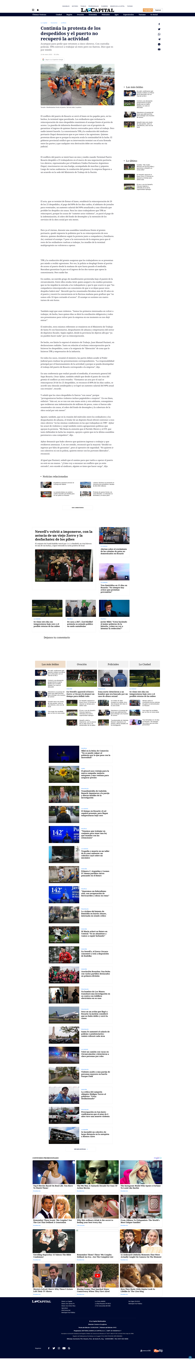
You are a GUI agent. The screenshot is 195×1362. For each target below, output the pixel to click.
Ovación (80, 14)
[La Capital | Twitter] (54, 1348)
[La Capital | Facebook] (49, 1348)
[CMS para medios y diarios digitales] (146, 1351)
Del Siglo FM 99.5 (134, 1301)
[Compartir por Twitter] (159, 29)
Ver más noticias (80, 1149)
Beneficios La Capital (117, 6)
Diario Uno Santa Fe (68, 1303)
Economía (93, 14)
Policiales (106, 14)
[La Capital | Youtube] (64, 1348)
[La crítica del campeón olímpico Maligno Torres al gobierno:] (81, 1095)
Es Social (154, 14)
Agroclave (64, 1308)
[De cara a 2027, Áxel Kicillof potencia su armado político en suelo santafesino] (81, 616)
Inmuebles (65, 6)
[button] (33, 10)
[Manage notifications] (190, 1357)
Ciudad (59, 14)
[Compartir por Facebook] (159, 24)
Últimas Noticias (39, 14)
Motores (75, 6)
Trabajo (83, 6)
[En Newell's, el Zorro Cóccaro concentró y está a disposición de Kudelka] (81, 954)
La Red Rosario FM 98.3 (103, 1303)
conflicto (63, 22)
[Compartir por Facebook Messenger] (159, 44)
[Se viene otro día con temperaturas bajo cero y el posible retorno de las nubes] (47, 616)
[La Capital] (97, 10)
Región (69, 14)
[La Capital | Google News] (69, 1348)
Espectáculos (128, 14)
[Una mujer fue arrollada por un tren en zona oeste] (50, 714)
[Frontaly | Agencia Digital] (157, 1350)
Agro (117, 14)
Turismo (130, 6)
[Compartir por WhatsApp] (159, 34)
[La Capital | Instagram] (59, 1348)
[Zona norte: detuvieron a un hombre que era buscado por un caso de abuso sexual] (113, 685)
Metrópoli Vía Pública (68, 1312)
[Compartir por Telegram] (159, 39)
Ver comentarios (78, 507)
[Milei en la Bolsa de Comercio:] (81, 754)
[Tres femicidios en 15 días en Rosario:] (114, 579)
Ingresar (158, 10)
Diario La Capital (66, 1301)
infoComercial (65, 1310)
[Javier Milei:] (114, 616)
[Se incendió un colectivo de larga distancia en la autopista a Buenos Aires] (81, 1135)
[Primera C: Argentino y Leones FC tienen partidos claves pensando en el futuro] (81, 874)
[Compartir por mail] (159, 49)
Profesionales (93, 6)
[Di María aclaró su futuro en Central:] (81, 934)
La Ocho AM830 (100, 1301)
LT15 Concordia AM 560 (102, 1306)
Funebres (104, 6)
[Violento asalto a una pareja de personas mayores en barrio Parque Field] (81, 1075)
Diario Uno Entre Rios (68, 1306)
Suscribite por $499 (148, 10)
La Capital (44, 22)
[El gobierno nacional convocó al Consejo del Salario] (58, 485)
